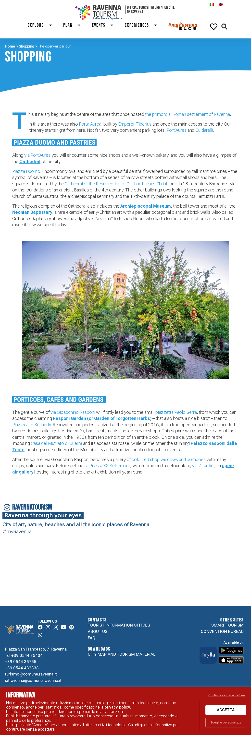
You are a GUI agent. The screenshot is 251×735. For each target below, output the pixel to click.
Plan (68, 25)
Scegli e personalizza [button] (225, 722)
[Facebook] (40, 627)
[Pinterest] (71, 627)
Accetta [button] (226, 710)
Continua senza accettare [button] (226, 695)
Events (98, 25)
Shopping (26, 46)
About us (97, 631)
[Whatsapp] (40, 635)
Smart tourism (227, 625)
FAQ (91, 637)
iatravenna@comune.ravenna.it (33, 680)
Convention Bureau (222, 631)
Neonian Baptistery (32, 212)
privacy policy (117, 707)
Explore (36, 25)
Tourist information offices (119, 625)
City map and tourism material (121, 654)
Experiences (137, 25)
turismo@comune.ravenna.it (31, 674)
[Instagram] (48, 627)
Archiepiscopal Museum (145, 206)
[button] (224, 26)
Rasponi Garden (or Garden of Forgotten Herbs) (102, 418)
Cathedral (29, 161)
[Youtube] (64, 627)
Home (10, 46)
